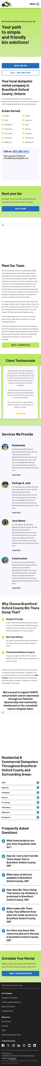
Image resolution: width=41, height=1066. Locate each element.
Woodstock (6, 817)
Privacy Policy (6, 1053)
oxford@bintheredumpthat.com (15, 158)
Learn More (16, 475)
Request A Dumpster (10, 998)
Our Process (6, 1021)
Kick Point (12, 1058)
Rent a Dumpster (20, 345)
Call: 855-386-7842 (20, 72)
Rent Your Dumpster (20, 973)
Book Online (20, 65)
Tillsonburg (6, 807)
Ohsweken (6, 792)
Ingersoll (5, 787)
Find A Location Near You (11, 1002)
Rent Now (20, 208)
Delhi (4, 783)
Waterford (6, 812)
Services (5, 1026)
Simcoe (5, 797)
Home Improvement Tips (11, 1035)
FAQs (4, 1030)
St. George (6, 802)
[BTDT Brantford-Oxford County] (14, 4)
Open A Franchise (8, 1006)
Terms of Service (12, 1063)
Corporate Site (7, 1011)
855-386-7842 (21, 151)
